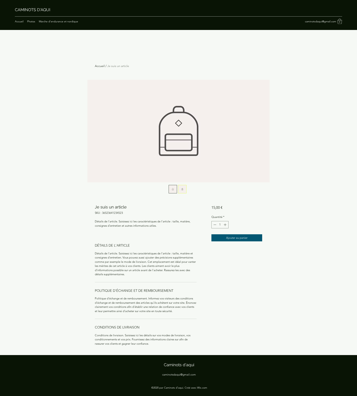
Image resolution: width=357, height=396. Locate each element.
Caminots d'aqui (179, 364)
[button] (339, 21)
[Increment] (225, 224)
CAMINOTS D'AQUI (32, 9)
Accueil (100, 66)
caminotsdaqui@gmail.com (320, 21)
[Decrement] (214, 224)
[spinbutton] (220, 224)
